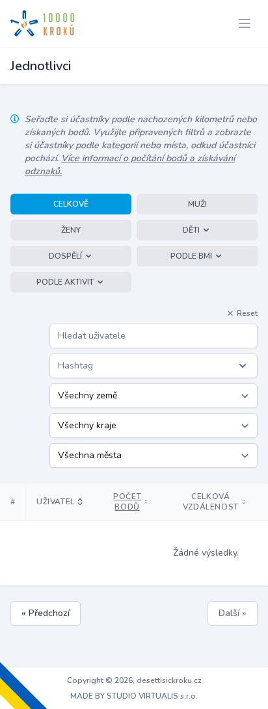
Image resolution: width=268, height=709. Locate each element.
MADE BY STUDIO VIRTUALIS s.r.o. (134, 696)
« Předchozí (45, 613)
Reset (247, 313)
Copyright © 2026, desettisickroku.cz (134, 680)
